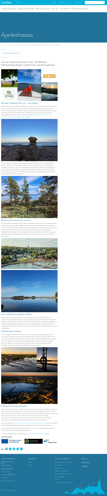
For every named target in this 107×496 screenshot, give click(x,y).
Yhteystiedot (77, 2)
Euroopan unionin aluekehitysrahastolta (24, 423)
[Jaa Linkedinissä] (14, 449)
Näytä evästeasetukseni (8, 481)
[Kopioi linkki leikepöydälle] (21, 449)
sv (20, 2)
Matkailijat (85, 462)
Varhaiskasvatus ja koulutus (79, 8)
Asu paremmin (59, 468)
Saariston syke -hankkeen (36, 434)
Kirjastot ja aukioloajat (61, 471)
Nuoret (57, 479)
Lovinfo (30, 462)
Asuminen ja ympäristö (8, 8)
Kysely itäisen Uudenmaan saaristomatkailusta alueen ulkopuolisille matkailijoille (26, 116)
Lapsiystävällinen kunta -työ (63, 474)
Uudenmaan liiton (41, 423)
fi (17, 2)
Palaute (54, 2)
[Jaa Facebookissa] (6, 449)
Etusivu (3, 45)
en (22, 2)
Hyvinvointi (55, 8)
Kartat (70, 2)
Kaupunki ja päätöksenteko (25, 8)
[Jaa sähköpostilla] (18, 449)
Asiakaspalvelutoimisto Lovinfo (64, 462)
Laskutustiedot (5, 471)
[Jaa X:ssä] (10, 449)
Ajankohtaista (62, 2)
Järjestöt (84, 466)
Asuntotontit (59, 465)
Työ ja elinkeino (65, 8)
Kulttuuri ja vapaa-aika (43, 8)
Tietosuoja (4, 477)
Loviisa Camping (60, 476)
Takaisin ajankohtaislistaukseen (11, 53)
